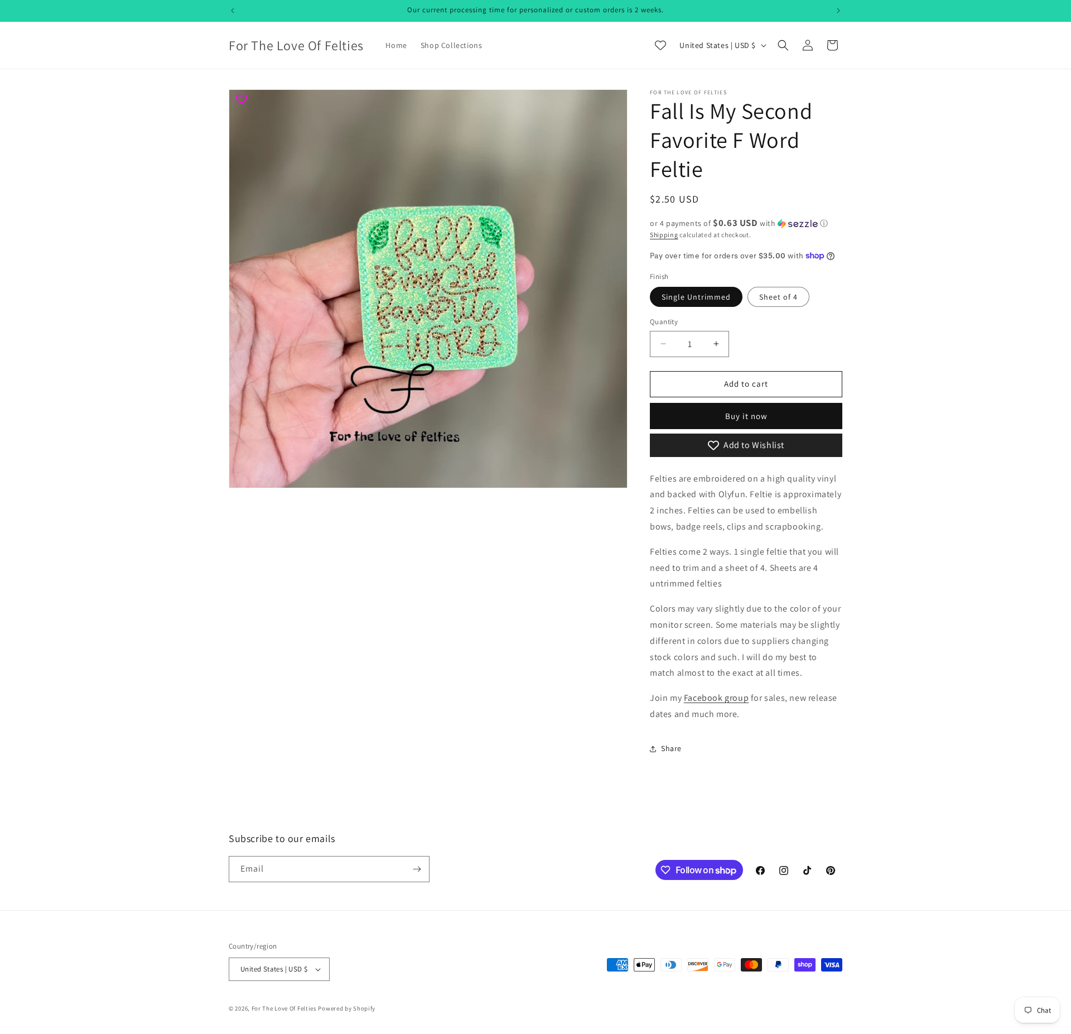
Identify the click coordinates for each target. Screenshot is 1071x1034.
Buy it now (746, 416)
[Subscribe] (416, 869)
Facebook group (716, 698)
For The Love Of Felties (284, 1008)
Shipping (664, 234)
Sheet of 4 (778, 297)
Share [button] (671, 748)
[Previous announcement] (232, 10)
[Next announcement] (838, 10)
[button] (783, 45)
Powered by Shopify (346, 1008)
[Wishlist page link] (660, 45)
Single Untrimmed (696, 297)
